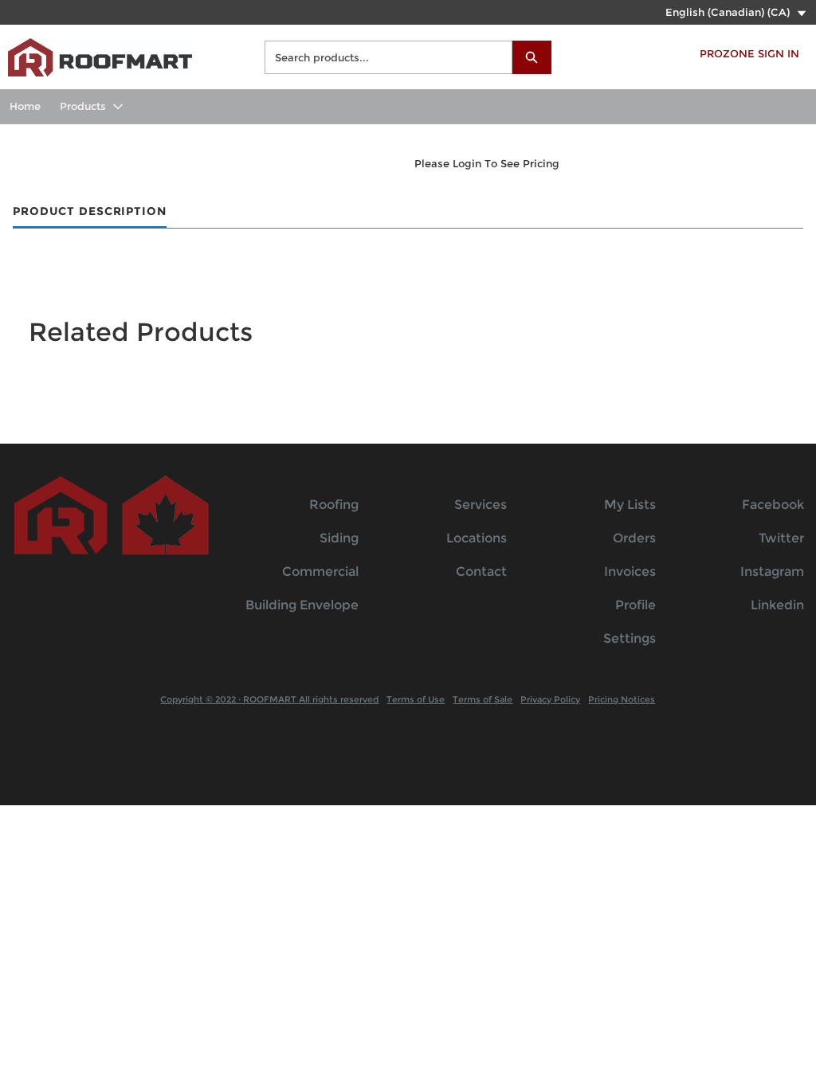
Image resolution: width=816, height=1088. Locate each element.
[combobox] (381, 57)
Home (25, 106)
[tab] (90, 212)
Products (83, 106)
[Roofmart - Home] (100, 55)
